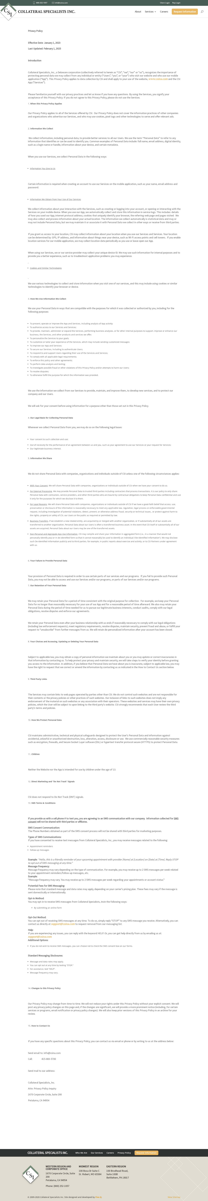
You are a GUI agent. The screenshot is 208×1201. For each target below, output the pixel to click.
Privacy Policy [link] (124, 1152)
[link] (37, 13)
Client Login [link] (165, 3)
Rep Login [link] (176, 3)
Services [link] (149, 11)
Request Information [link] (185, 11)
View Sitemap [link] (174, 1197)
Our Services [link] (97, 1152)
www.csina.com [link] (158, 79)
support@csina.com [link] (63, 924)
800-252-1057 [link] (41, 3)
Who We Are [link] (81, 1152)
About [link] (138, 11)
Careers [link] (164, 11)
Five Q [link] (98, 1197)
